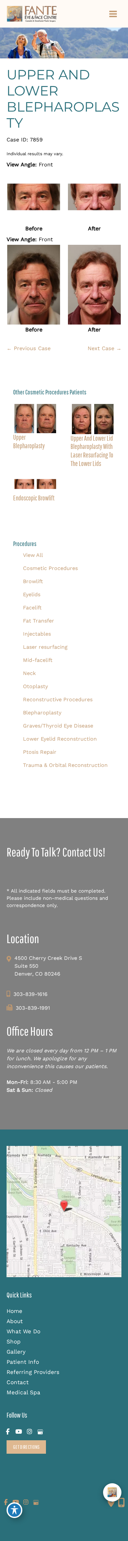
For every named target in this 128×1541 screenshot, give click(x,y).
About (15, 1321)
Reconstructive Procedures (58, 699)
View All (33, 555)
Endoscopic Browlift (33, 498)
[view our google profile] (40, 1431)
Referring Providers (33, 1372)
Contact (18, 1382)
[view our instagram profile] (29, 1431)
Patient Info (23, 1362)
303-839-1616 (30, 994)
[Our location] (121, 1502)
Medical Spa (23, 1392)
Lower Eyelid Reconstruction (60, 739)
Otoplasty (35, 686)
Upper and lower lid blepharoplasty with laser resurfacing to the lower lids (92, 450)
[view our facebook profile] (7, 1431)
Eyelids (31, 594)
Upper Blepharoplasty (29, 441)
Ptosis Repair (39, 752)
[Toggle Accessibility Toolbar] (14, 1510)
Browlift (33, 581)
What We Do (23, 1331)
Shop (14, 1341)
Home (14, 1311)
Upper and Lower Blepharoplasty (63, 98)
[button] (26, 1447)
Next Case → (104, 348)
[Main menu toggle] (112, 13)
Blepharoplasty (42, 712)
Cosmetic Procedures (50, 568)
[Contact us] (111, 1502)
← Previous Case (29, 348)
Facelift (32, 607)
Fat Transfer (38, 621)
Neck (29, 673)
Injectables (37, 634)
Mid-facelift (38, 660)
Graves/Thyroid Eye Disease (58, 726)
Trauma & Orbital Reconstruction (65, 765)
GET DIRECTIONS (26, 1447)
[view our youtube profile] (18, 1431)
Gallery (16, 1351)
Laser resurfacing (45, 647)
